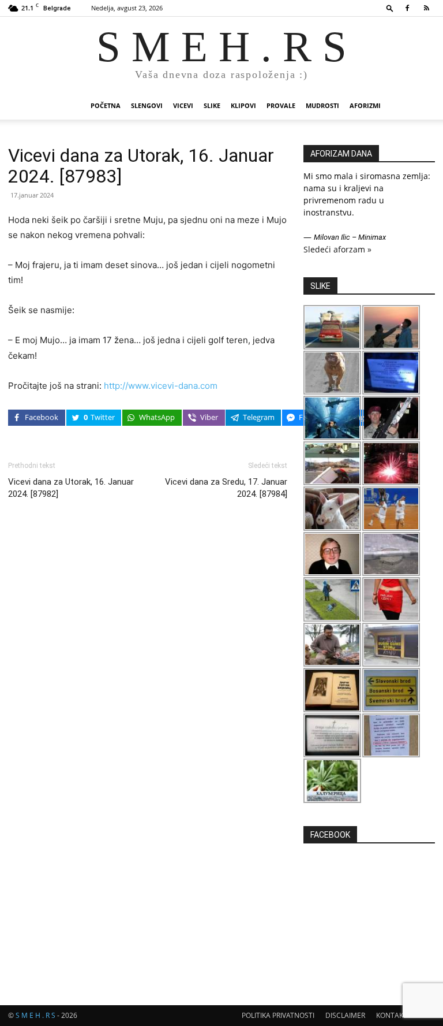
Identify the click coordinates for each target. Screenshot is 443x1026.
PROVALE (280, 105)
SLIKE (212, 105)
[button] (390, 7)
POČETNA (106, 105)
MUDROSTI (322, 105)
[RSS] (426, 8)
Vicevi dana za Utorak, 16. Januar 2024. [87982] (71, 488)
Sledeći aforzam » (337, 249)
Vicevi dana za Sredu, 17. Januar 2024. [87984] (226, 488)
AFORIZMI (365, 105)
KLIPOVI (243, 105)
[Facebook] (407, 8)
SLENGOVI (147, 105)
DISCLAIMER (345, 1015)
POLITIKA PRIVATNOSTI (278, 1015)
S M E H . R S (35, 1015)
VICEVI (183, 105)
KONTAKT (391, 1015)
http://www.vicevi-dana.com (160, 385)
